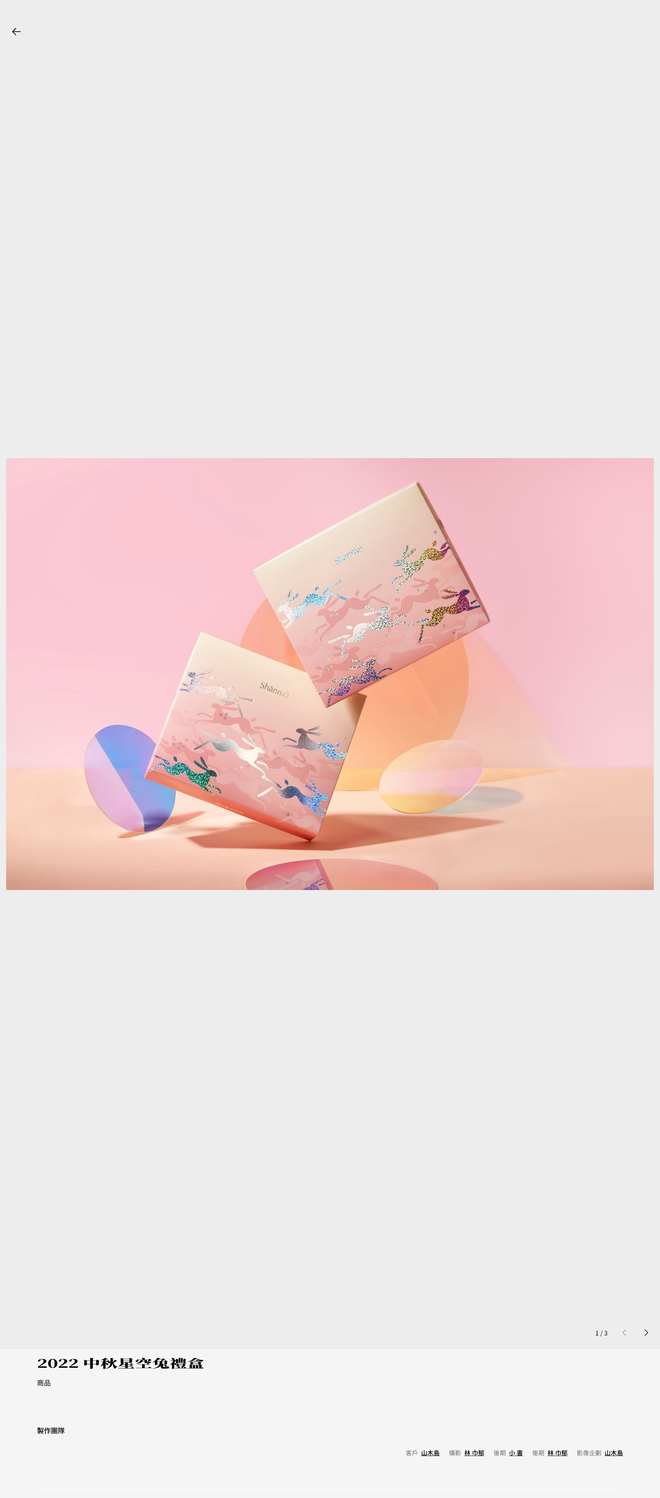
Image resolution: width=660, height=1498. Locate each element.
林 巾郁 (474, 1452)
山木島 (430, 1452)
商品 (44, 1382)
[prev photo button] (624, 1332)
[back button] (17, 31)
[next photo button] (646, 1332)
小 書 (516, 1452)
